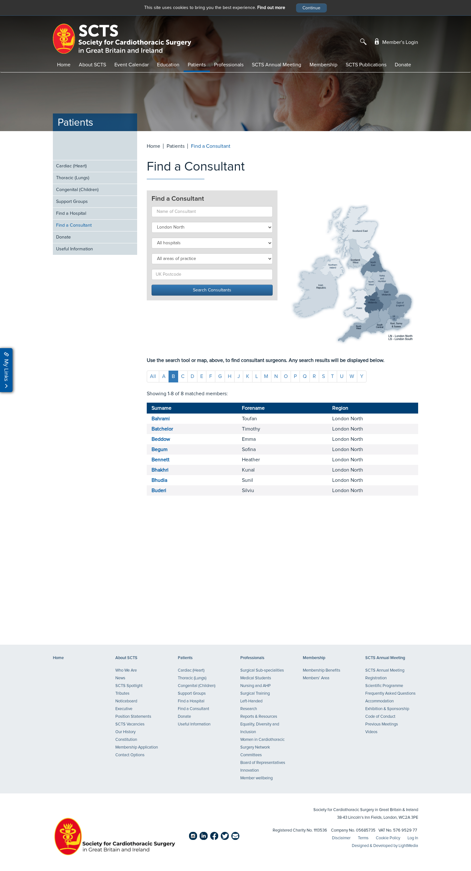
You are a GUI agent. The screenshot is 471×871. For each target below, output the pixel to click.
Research (248, 709)
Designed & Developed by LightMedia (385, 846)
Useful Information (74, 249)
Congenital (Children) (77, 190)
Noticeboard (126, 701)
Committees (251, 755)
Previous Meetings (381, 724)
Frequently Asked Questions (390, 693)
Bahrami (161, 418)
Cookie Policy (388, 838)
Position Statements (133, 717)
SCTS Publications (366, 64)
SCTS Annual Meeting (276, 64)
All (153, 376)
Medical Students (255, 678)
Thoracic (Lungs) (72, 178)
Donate (403, 64)
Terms (363, 838)
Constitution (126, 740)
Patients (197, 64)
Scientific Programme (384, 686)
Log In (413, 838)
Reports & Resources (258, 717)
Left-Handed (251, 701)
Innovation (249, 770)
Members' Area (316, 678)
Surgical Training (255, 693)
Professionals (229, 64)
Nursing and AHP (255, 686)
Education (168, 64)
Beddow (161, 439)
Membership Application (136, 747)
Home (63, 64)
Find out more (271, 7)
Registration (376, 678)
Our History (125, 732)
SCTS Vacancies (130, 724)
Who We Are (126, 670)
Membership (323, 64)
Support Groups (72, 201)
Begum (160, 449)
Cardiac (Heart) (71, 166)
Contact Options (130, 755)
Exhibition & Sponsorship (387, 709)
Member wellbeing (256, 778)
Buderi (159, 490)
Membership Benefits (321, 670)
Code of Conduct (380, 717)
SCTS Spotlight (129, 686)
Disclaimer (341, 838)
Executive (123, 709)
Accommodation (379, 701)
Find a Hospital (71, 213)
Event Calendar (131, 64)
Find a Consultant (74, 225)
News (120, 678)
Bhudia (159, 480)
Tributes (122, 693)
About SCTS (92, 64)
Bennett (160, 459)
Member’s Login (399, 42)
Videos (371, 732)
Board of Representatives (262, 763)
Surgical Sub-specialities (262, 670)
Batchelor (162, 428)
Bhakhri (160, 470)
